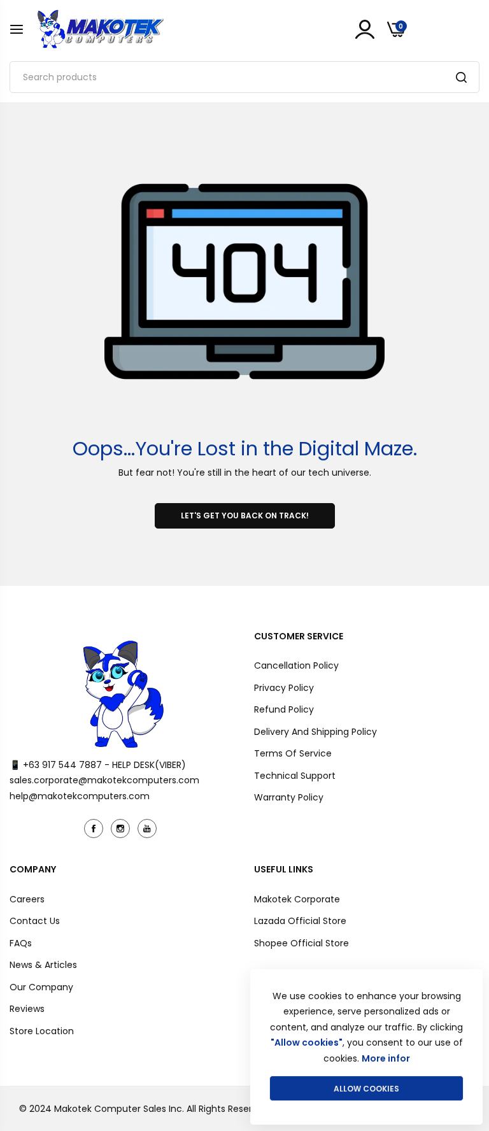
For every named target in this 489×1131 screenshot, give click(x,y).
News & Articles (43, 964)
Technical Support (295, 775)
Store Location (42, 1031)
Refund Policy (284, 709)
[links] (95, 828)
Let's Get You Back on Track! (245, 515)
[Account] (364, 29)
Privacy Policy (284, 687)
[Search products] (461, 77)
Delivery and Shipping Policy (315, 731)
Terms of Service (293, 753)
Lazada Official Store (300, 920)
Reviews (27, 1008)
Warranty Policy (288, 797)
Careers (27, 899)
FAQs (21, 943)
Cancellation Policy (296, 665)
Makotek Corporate (297, 899)
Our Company (41, 987)
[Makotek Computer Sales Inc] (100, 29)
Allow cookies (366, 1088)
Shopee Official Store (301, 943)
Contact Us (35, 920)
